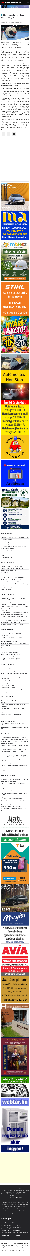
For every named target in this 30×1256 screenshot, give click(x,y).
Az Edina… (3, 648)
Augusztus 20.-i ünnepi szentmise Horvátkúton (12, 577)
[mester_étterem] (15, 828)
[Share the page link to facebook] (3, 134)
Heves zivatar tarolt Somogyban (9, 671)
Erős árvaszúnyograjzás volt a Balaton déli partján (13, 620)
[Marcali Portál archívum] (15, 473)
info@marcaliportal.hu (22, 1232)
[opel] (15, 417)
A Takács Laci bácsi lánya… (7, 645)
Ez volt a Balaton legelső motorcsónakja (11, 602)
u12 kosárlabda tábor (6, 557)
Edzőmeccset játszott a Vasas (8, 550)
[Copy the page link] (14, 134)
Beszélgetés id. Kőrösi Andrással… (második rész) (13, 650)
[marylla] (15, 928)
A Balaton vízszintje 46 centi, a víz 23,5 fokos (12, 624)
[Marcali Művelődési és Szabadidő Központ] (15, 1020)
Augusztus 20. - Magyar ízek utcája (9, 763)
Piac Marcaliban (5, 575)
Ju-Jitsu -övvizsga (5, 542)
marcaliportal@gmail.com (16, 1197)
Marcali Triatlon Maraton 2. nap (9, 573)
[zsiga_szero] (15, 1086)
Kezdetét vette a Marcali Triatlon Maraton (11, 579)
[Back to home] (11, 2)
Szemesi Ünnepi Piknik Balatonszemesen (11, 714)
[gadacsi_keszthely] (15, 196)
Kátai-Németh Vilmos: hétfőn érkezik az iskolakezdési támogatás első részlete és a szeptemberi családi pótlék (14, 756)
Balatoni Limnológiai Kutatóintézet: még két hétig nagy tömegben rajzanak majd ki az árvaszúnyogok (14, 613)
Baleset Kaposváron (6, 692)
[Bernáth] (15, 1056)
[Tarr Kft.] (15, 863)
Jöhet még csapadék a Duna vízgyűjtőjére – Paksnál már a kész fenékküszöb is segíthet (15, 780)
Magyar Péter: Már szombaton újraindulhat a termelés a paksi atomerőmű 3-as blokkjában (14, 746)
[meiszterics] (15, 225)
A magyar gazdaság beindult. (8, 810)
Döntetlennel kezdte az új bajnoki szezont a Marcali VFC (15, 537)
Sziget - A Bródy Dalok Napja (8, 721)
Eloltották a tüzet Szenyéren (8, 668)
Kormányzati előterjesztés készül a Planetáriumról (13, 749)
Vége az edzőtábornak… (7, 539)
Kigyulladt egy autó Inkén (7, 683)
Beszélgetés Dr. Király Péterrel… (9, 641)
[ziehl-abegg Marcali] (15, 6)
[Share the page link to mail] (8, 134)
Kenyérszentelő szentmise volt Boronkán (11, 622)
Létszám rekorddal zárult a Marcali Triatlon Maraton (14, 566)
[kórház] (15, 508)
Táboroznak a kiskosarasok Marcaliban (10, 553)
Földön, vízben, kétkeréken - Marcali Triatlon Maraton (14, 544)
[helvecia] (15, 989)
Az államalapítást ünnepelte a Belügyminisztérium (13, 808)
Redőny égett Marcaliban (7, 685)
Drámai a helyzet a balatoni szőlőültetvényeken (13, 604)
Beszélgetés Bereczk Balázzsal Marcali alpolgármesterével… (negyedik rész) (10, 655)
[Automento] (15, 376)
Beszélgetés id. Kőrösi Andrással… (9, 652)
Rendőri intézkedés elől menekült (9, 681)
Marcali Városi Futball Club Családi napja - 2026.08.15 (14, 546)
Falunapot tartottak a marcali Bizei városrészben (13, 568)
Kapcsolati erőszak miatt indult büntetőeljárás (12, 689)
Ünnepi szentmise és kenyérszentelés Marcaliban (13, 581)
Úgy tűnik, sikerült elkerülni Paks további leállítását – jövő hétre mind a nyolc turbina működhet (14, 797)
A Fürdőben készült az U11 (7, 548)
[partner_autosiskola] (15, 447)
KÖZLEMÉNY (4, 555)
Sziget (2, 712)
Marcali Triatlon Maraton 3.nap (8, 570)
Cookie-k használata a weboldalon (10, 1235)
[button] (28, 2)
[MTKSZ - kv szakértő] (15, 260)
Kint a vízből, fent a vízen (7, 791)
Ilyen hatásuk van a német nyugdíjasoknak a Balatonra (14, 606)
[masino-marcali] (15, 334)
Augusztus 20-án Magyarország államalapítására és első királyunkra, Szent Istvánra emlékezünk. (15, 805)
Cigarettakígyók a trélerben (8, 687)
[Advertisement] (15, 1168)
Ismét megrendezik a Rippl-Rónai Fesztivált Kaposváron (15, 716)
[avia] (15, 959)
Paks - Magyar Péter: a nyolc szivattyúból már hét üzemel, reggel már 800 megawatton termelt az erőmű (14, 738)
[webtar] (15, 1125)
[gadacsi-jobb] (15, 898)
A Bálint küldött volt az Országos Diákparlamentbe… (14, 643)
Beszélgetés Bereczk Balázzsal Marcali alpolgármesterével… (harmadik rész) (10, 659)
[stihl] (15, 299)
